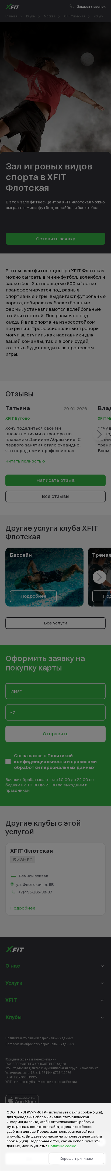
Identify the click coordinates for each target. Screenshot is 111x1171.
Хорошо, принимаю (76, 1158)
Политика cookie (62, 1146)
